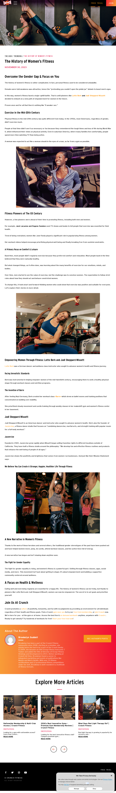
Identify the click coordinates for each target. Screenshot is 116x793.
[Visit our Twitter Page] (12, 772)
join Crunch (99, 612)
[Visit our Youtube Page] (25, 772)
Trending (18, 56)
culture (24, 609)
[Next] (64, 749)
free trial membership (82, 612)
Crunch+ (102, 615)
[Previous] (54, 749)
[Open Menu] (15, 3)
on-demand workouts (69, 615)
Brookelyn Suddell (28, 637)
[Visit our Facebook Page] (6, 772)
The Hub (8, 56)
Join (111, 3)
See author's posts (97, 639)
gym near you (59, 612)
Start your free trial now (63, 619)
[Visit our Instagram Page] (19, 772)
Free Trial (97, 3)
